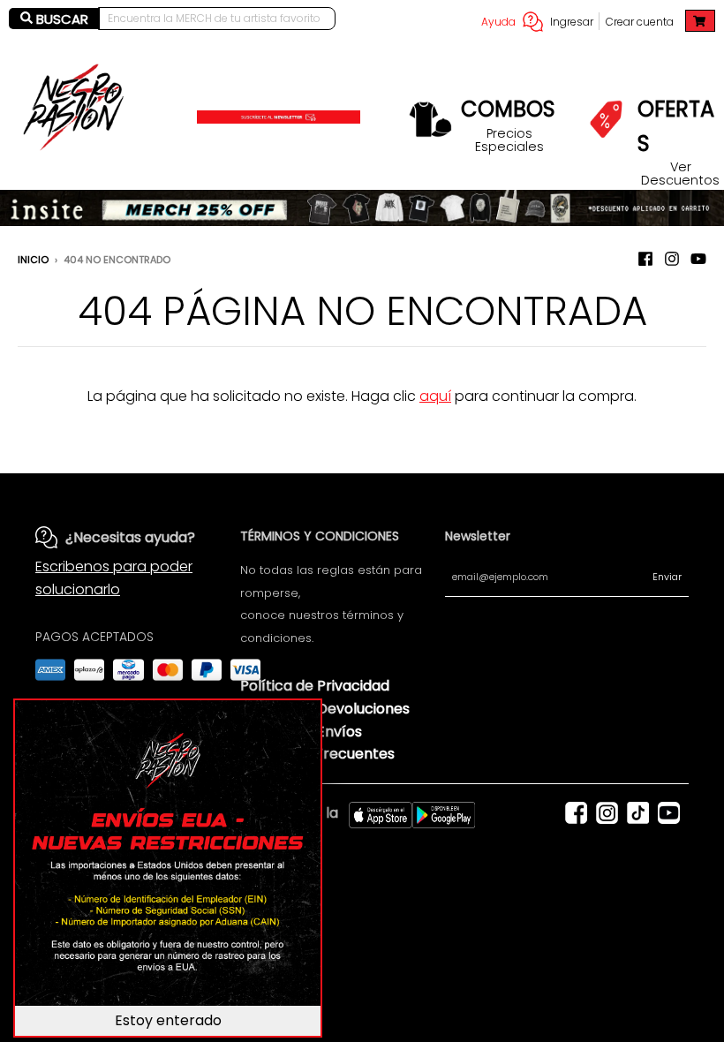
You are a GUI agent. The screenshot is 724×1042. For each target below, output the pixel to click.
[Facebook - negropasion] (645, 259)
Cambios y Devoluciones (325, 708)
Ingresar (571, 21)
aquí (435, 396)
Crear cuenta (640, 21)
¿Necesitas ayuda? (130, 537)
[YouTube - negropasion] (698, 259)
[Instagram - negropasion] (672, 259)
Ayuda (498, 21)
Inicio (33, 260)
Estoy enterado (168, 1020)
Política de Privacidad (314, 686)
